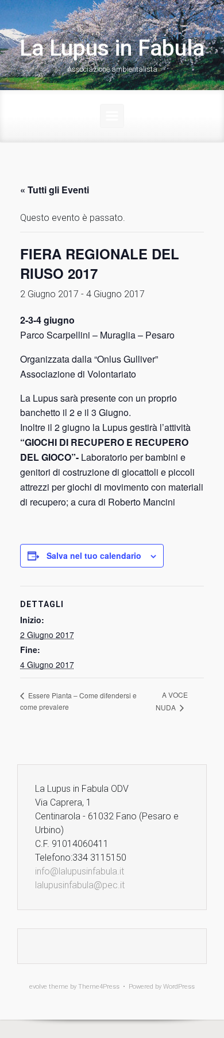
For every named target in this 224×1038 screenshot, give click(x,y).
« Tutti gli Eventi (54, 189)
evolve (38, 986)
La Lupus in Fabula (112, 48)
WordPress (179, 986)
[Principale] (112, 116)
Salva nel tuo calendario (94, 555)
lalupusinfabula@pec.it (80, 885)
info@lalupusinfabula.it (79, 871)
